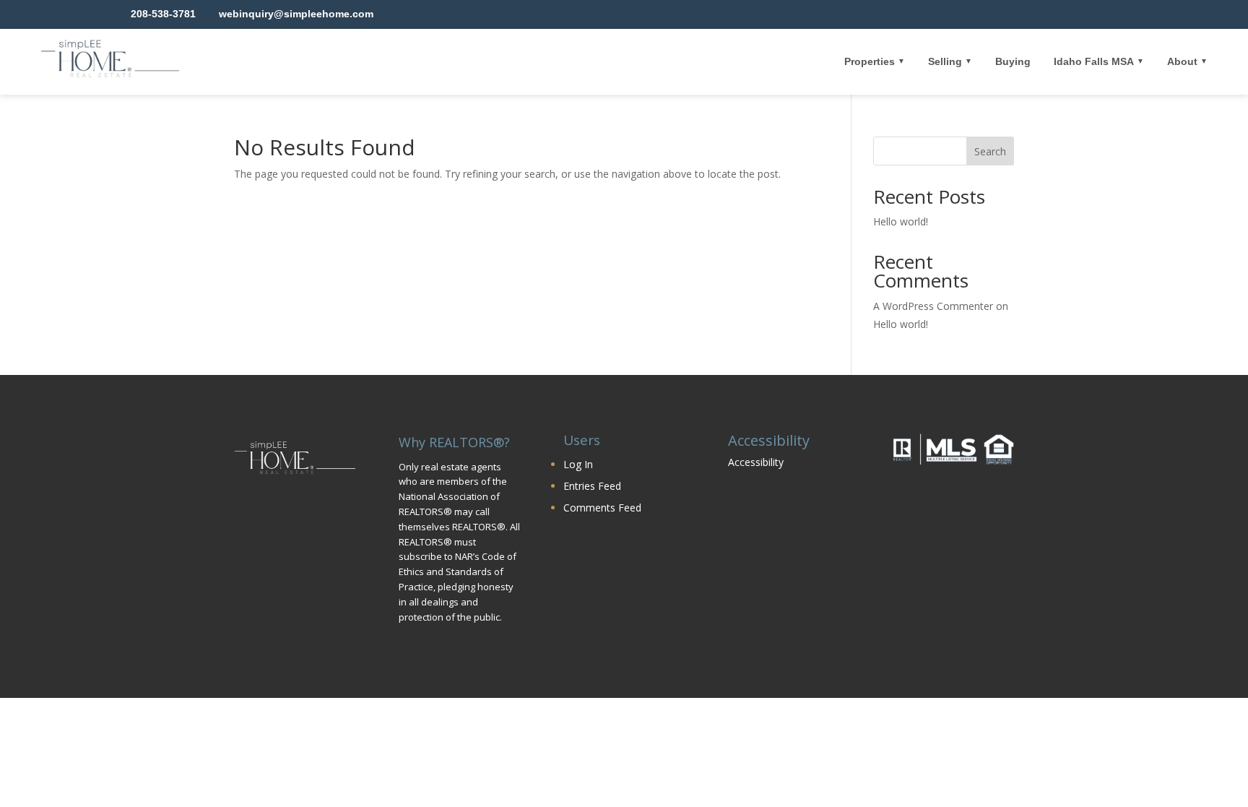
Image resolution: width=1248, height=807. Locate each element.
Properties (869, 61)
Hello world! (900, 221)
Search (990, 151)
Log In (578, 464)
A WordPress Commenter (933, 306)
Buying (1013, 61)
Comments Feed (602, 507)
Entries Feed (592, 486)
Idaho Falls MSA (1094, 61)
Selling (945, 61)
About (1182, 61)
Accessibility (756, 462)
